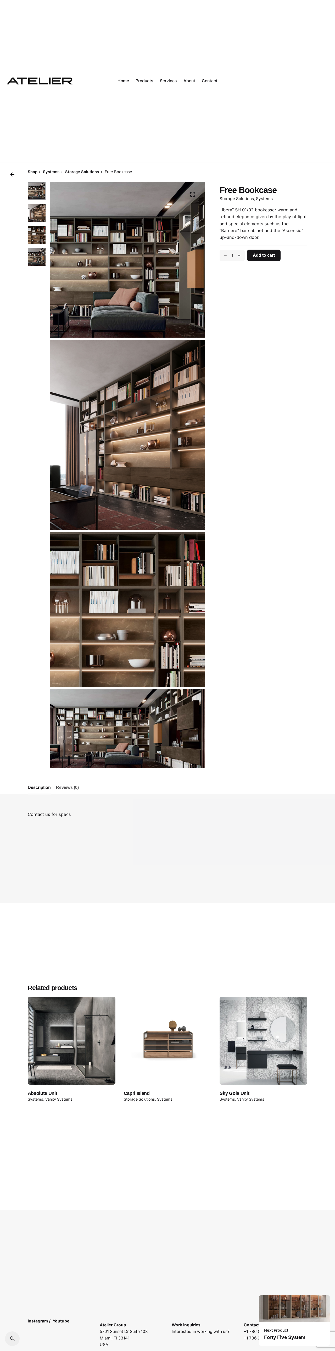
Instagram (38, 1321)
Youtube (61, 1321)
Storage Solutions (237, 198)
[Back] (12, 174)
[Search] (12, 1338)
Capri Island (137, 1093)
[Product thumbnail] (71, 1041)
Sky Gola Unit (234, 1093)
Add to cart (264, 255)
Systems (264, 198)
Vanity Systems (58, 1099)
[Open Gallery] (192, 194)
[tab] (39, 787)
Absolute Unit (42, 1093)
